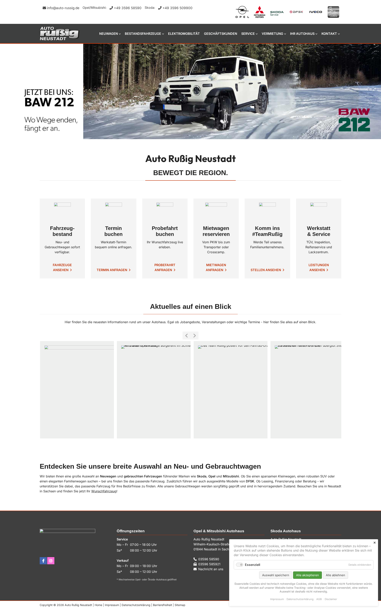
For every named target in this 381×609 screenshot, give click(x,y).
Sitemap (180, 605)
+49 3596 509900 (177, 8)
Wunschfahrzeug (103, 491)
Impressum (112, 605)
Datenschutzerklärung (136, 605)
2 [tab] (188, 136)
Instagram (50, 560)
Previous (186, 335)
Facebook (43, 560)
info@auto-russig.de (63, 8)
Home (98, 605)
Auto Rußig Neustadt (59, 33)
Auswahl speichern (275, 575)
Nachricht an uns (210, 569)
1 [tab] (182, 136)
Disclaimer (331, 599)
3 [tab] (193, 136)
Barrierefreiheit (162, 605)
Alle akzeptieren (307, 575)
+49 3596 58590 (127, 8)
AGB (319, 599)
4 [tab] (199, 136)
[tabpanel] (190, 91)
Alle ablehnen (335, 575)
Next (194, 335)
